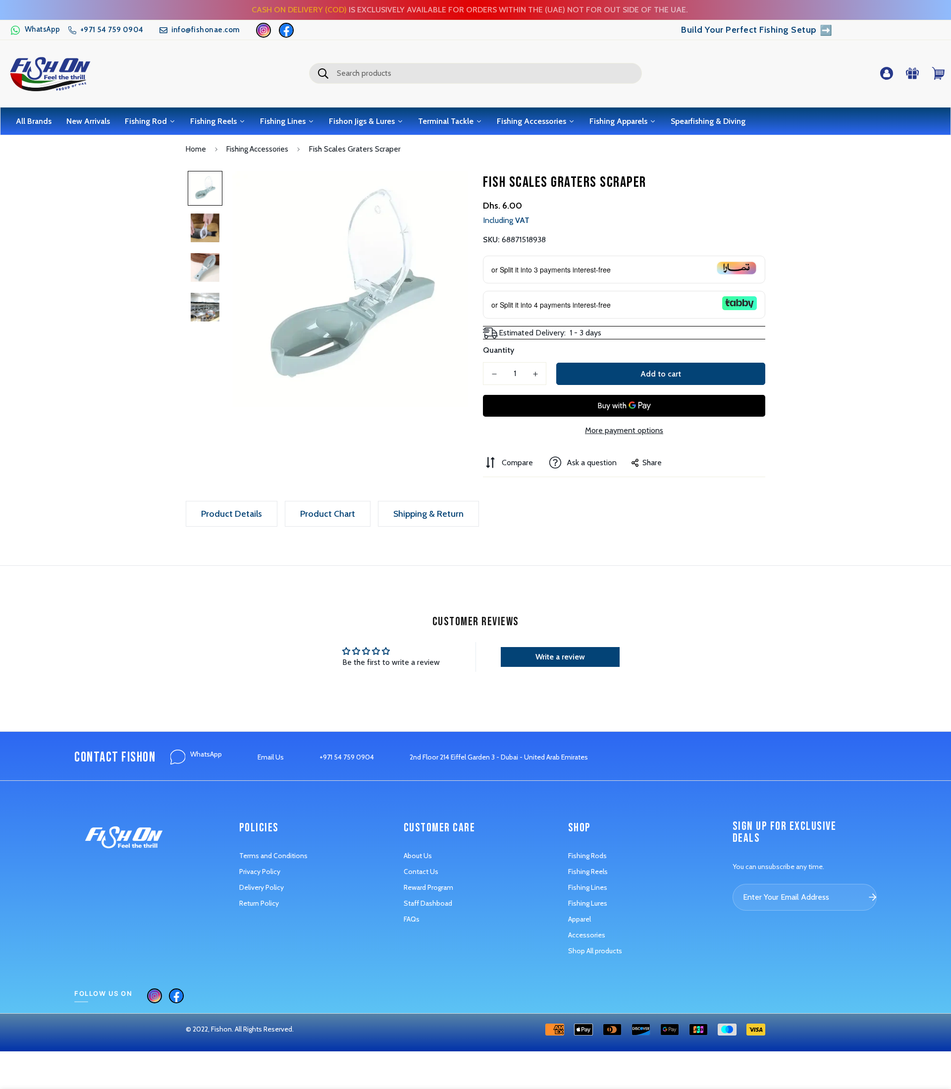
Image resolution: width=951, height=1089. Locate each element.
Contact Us (421, 871)
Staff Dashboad (428, 903)
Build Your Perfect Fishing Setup (756, 30)
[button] (35, 30)
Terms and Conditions (273, 855)
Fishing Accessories (257, 149)
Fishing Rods (587, 855)
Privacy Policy (259, 871)
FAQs (412, 919)
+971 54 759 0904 (346, 757)
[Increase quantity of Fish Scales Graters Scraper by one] (535, 374)
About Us (418, 855)
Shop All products (595, 950)
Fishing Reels (588, 871)
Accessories (586, 934)
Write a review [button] (560, 656)
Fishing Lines (587, 887)
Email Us (271, 757)
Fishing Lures (587, 903)
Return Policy (259, 903)
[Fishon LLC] (50, 73)
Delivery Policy (261, 887)
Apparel (579, 919)
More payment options (624, 430)
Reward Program (428, 887)
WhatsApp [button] (206, 754)
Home (196, 149)
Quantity (498, 350)
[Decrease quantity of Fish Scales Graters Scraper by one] (494, 374)
